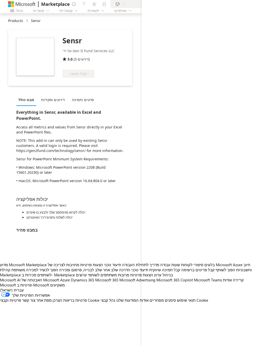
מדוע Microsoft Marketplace (23, 264)
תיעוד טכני (112, 264)
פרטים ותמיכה (83, 99)
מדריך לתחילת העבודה (140, 264)
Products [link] (15, 20)
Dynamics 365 (82, 279)
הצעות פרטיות (91, 264)
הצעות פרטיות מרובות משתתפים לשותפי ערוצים (114, 274)
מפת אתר (44, 300)
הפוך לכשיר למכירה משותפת (34, 269)
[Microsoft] (22, 4)
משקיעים (57, 284)
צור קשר (28, 300)
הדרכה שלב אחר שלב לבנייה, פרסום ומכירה (94, 269)
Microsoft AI (10, 279)
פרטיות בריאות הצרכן (70, 300)
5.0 (70, 59)
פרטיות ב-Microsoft (33, 284)
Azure (65, 279)
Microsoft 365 (106, 279)
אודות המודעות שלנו (132, 300)
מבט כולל (26, 99)
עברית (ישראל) (12, 290)
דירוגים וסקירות (53, 99)
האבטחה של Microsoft (40, 279)
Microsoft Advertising (137, 279)
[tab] (27, 99)
